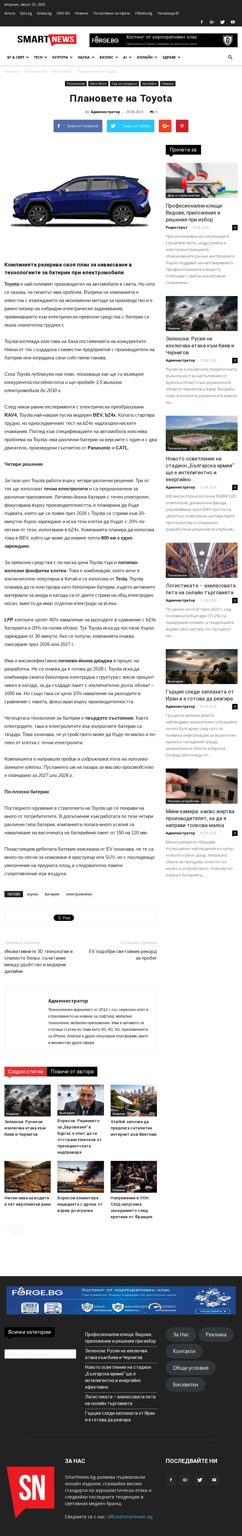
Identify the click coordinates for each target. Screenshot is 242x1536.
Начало (11, 71)
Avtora (9, 13)
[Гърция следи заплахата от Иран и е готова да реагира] (202, 666)
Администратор (105, 111)
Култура (60, 57)
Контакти (184, 1351)
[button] (230, 57)
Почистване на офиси (111, 13)
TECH (38, 57)
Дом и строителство (184, 195)
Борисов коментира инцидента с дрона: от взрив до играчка (80, 1204)
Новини (81, 13)
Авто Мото (62, 71)
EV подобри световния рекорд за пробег (123, 955)
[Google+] (212, 22)
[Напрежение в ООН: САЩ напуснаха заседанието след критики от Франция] (134, 1177)
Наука (84, 57)
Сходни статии (25, 1072)
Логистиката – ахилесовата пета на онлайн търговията (120, 1400)
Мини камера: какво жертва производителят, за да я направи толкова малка (200, 818)
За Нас (181, 1334)
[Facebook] (201, 22)
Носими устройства (183, 801)
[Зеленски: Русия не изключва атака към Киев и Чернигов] (27, 1100)
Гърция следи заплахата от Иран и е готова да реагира (120, 1416)
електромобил (79, 894)
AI (125, 57)
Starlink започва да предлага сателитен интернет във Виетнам (134, 1128)
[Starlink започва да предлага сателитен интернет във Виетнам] (134, 1100)
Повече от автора (72, 1072)
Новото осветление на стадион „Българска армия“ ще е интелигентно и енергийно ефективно (118, 1377)
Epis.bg (26, 13)
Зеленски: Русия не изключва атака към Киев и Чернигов (25, 1128)
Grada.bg (44, 13)
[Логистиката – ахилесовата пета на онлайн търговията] (202, 560)
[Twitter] (222, 22)
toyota (32, 894)
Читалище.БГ (168, 13)
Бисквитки (185, 1384)
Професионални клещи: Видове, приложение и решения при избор (194, 213)
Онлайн (145, 57)
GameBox (149, 83)
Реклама (216, 1334)
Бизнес (106, 57)
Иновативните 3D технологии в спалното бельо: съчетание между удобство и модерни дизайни (38, 961)
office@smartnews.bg (130, 1517)
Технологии (35, 71)
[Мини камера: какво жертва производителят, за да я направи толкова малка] (202, 786)
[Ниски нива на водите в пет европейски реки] (27, 1177)
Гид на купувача (124, 83)
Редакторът (176, 227)
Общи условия (191, 1367)
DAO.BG (63, 13)
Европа (12, 1190)
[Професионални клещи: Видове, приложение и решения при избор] (202, 180)
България (67, 1113)
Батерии (52, 894)
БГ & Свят (15, 57)
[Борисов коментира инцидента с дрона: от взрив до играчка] (80, 1177)
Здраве (169, 57)
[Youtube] (233, 22)
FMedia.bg (143, 13)
